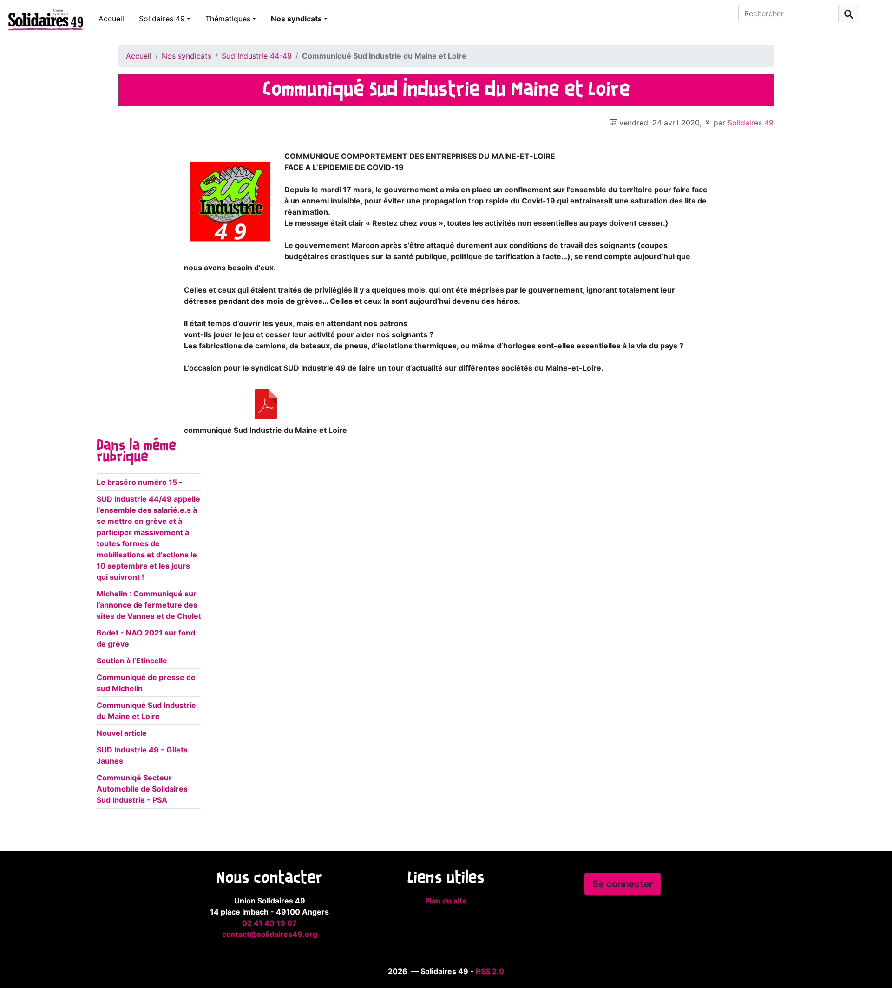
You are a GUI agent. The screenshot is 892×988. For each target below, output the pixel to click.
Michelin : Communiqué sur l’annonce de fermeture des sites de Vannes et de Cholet (149, 605)
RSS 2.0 (490, 971)
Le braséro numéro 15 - (140, 482)
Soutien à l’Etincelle (132, 660)
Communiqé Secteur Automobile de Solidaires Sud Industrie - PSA (142, 789)
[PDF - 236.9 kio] (266, 404)
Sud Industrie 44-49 (257, 55)
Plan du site (446, 900)
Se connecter (622, 884)
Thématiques (227, 18)
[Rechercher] (848, 13)
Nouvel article (122, 733)
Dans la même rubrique (136, 451)
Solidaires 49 (162, 18)
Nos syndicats (296, 18)
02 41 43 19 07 (269, 923)
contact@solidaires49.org (269, 934)
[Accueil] (42, 19)
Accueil (111, 18)
